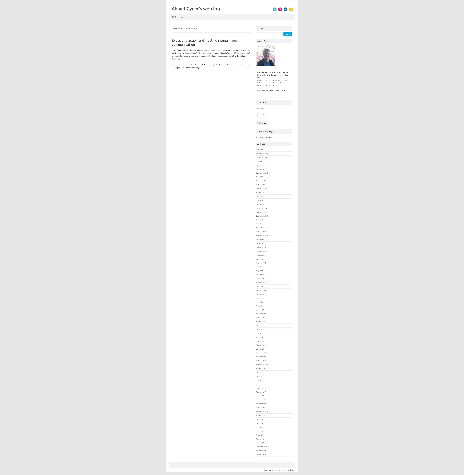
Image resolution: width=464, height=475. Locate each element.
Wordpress (291, 470)
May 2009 (259, 302)
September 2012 (262, 251)
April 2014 (259, 224)
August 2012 (260, 255)
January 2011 (260, 274)
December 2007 (261, 353)
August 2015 (260, 192)
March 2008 (260, 341)
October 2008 (261, 318)
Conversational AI (185, 65)
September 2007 (262, 364)
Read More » (176, 59)
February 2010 (261, 290)
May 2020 (259, 161)
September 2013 (262, 235)
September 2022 (262, 153)
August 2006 (260, 415)
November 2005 (261, 450)
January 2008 (260, 349)
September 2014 (262, 216)
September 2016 (262, 173)
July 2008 (259, 325)
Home (174, 17)
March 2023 (260, 149)
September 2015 (262, 189)
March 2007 (260, 388)
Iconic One (268, 470)
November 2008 (261, 314)
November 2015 (261, 181)
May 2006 (259, 427)
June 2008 (259, 329)
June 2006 (259, 423)
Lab (182, 17)
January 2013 (260, 239)
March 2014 (260, 228)
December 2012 (261, 243)
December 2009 (261, 298)
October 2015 (261, 185)
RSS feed (260, 108)
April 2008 (259, 337)
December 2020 (261, 157)
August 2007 (260, 368)
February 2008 (261, 345)
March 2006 (260, 435)
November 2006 (261, 404)
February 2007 (261, 392)
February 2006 (261, 439)
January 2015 (260, 204)
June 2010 (259, 286)
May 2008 (259, 333)
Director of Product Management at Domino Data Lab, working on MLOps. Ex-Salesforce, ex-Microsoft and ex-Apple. (274, 82)
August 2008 (260, 321)
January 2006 (260, 443)
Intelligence (197, 65)
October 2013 (261, 231)
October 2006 (261, 407)
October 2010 (261, 278)
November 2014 (261, 212)
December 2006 (261, 400)
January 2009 (260, 310)
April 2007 (259, 384)
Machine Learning (207, 65)
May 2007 (259, 380)
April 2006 (259, 431)
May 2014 (259, 220)
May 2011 (259, 271)
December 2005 (261, 446)
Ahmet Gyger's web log (196, 8)
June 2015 (259, 196)
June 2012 (259, 259)
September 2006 (262, 411)
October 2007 (261, 361)
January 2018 (260, 169)
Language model (178, 68)
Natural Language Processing (224, 65)
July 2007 (259, 372)
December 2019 (261, 165)
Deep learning (245, 65)
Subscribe (262, 123)
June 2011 (259, 267)
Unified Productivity (192, 68)
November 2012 (261, 247)
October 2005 (261, 454)
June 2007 (259, 376)
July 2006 (259, 419)
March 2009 (260, 306)
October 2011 (261, 263)
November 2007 (261, 357)
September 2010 (262, 282)
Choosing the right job (264, 137)
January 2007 (260, 396)
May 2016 (259, 177)
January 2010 (260, 294)
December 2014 (261, 208)
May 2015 (259, 200)
